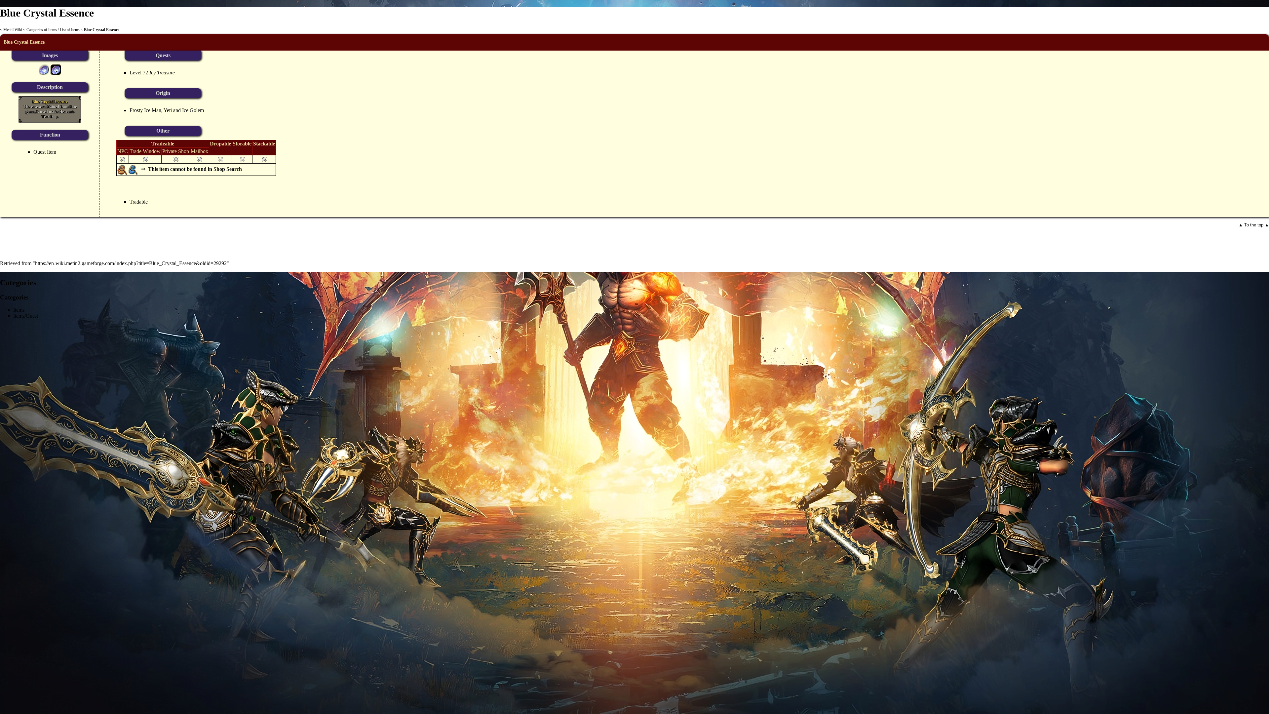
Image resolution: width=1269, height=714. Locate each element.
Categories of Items (41, 29)
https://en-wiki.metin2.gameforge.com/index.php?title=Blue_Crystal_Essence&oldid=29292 (131, 263)
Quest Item (44, 152)
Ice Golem (193, 110)
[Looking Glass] (122, 169)
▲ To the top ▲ (1254, 224)
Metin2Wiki (12, 29)
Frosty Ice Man (145, 110)
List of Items (70, 29)
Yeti (168, 110)
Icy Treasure (162, 72)
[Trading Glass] (133, 169)
